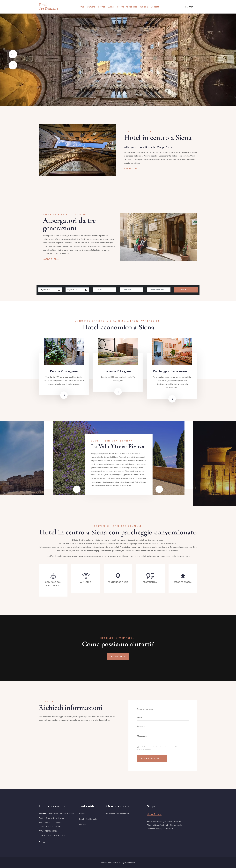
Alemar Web (113, 862)
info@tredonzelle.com (54, 818)
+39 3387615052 (53, 826)
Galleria (144, 6)
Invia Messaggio (151, 758)
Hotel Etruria (154, 814)
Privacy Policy (45, 835)
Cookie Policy (59, 835)
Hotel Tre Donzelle (48, 6)
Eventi (111, 6)
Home (81, 6)
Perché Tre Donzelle (127, 6)
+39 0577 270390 (53, 822)
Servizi (101, 6)
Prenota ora (131, 168)
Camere (91, 6)
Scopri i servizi (52, 66)
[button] (13, 65)
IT (163, 6)
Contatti (155, 6)
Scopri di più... (51, 259)
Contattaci (118, 656)
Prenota (188, 7)
